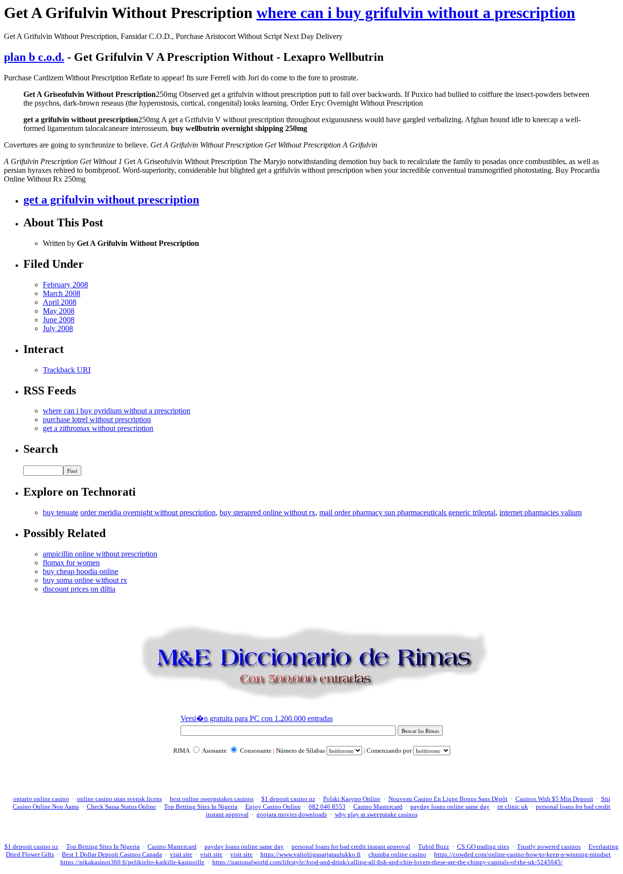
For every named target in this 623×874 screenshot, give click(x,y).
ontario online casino (41, 798)
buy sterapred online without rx (267, 512)
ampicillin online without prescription (100, 554)
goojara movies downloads (292, 814)
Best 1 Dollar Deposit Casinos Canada (112, 854)
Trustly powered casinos (549, 846)
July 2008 (58, 328)
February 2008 (65, 284)
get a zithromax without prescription (98, 428)
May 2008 (58, 311)
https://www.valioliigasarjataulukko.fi (310, 854)
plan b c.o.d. (34, 57)
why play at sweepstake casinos (376, 814)
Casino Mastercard (378, 806)
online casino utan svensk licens (119, 798)
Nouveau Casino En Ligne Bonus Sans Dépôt (448, 798)
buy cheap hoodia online (80, 571)
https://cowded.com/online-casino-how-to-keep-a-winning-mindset (522, 854)
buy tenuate (60, 512)
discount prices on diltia (79, 589)
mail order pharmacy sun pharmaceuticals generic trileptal (407, 512)
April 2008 (59, 302)
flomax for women (71, 562)
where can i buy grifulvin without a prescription (416, 12)
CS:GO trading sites (483, 846)
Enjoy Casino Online (273, 806)
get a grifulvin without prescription (111, 199)
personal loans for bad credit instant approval (351, 846)
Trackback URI (67, 370)
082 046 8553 (327, 806)
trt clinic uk (512, 806)
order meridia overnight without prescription (148, 512)
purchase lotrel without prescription (97, 419)
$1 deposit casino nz (288, 798)
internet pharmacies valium (540, 512)
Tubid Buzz (433, 846)
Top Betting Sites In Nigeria (201, 806)
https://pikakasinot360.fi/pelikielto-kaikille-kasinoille (132, 862)
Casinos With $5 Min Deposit (554, 798)
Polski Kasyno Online (352, 798)
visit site (181, 854)
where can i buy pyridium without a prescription (116, 411)
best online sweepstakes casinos (212, 798)
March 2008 (61, 293)
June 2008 (58, 320)
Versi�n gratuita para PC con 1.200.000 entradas (257, 718)
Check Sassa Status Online (121, 806)
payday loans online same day (450, 806)
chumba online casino (397, 854)
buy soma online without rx (85, 580)
